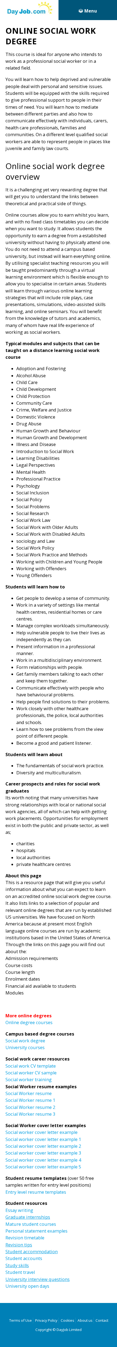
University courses (25, 1047)
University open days (27, 1286)
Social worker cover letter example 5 (43, 1167)
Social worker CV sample (31, 1073)
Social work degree (25, 1041)
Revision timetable (24, 1238)
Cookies (67, 1320)
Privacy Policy (46, 1320)
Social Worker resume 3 (30, 1114)
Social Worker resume (28, 1093)
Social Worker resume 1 (30, 1100)
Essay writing (19, 1210)
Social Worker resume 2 (30, 1107)
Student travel (20, 1272)
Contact (102, 1320)
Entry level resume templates (35, 1192)
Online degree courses (29, 1022)
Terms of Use (20, 1320)
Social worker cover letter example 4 (43, 1160)
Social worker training (28, 1080)
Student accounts (23, 1258)
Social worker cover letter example (41, 1132)
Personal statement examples (36, 1231)
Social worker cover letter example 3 (43, 1153)
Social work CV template (30, 1066)
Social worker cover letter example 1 (43, 1139)
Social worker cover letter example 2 (43, 1146)
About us (85, 1320)
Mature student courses (30, 1224)
